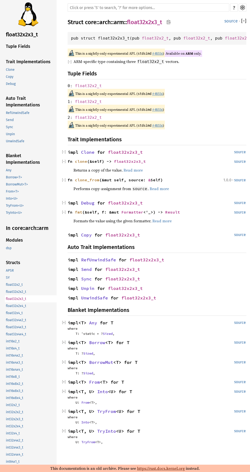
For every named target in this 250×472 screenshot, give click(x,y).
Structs (13, 262)
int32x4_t (13, 433)
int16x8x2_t (14, 384)
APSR (10, 270)
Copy (9, 77)
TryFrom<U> (15, 206)
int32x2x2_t (14, 412)
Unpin (10, 134)
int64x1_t (13, 462)
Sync (9, 127)
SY (8, 278)
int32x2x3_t (14, 419)
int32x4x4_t (14, 454)
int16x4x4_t (14, 370)
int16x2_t (13, 341)
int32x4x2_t (14, 440)
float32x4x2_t (16, 320)
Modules (14, 240)
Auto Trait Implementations (23, 102)
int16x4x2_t (14, 355)
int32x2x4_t (14, 426)
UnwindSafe (15, 141)
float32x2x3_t (22, 34)
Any (8, 170)
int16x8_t (13, 377)
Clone (10, 70)
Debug (11, 84)
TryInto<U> (14, 213)
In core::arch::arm (27, 228)
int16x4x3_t (14, 362)
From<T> (12, 191)
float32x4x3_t (16, 327)
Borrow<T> (14, 177)
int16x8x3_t (14, 391)
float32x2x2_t (16, 292)
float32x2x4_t (16, 306)
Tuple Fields (18, 46)
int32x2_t (13, 405)
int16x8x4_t (14, 398)
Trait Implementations (28, 61)
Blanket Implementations (23, 159)
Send (10, 120)
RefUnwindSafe (18, 113)
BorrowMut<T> (17, 184)
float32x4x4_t (16, 334)
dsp (8, 248)
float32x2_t (14, 285)
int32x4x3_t (14, 447)
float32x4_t (14, 313)
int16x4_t (13, 348)
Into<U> (12, 198)
